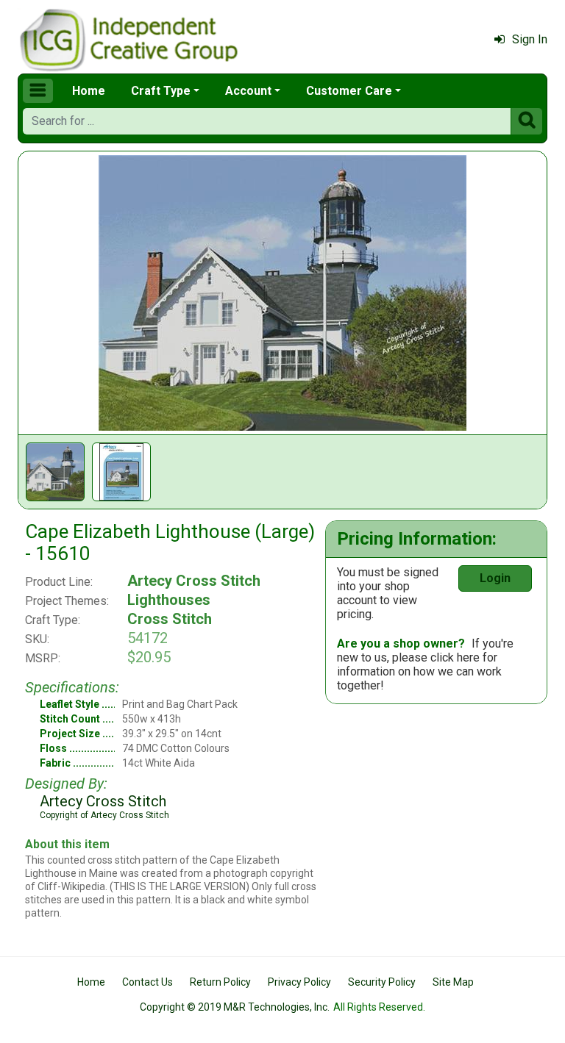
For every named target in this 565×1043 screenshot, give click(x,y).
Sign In (529, 39)
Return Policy (220, 982)
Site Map (453, 982)
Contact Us (147, 982)
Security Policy (382, 982)
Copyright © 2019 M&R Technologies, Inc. (235, 1007)
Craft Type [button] (161, 91)
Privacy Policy (299, 982)
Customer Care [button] (349, 91)
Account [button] (248, 91)
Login (495, 578)
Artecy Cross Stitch (193, 580)
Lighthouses (168, 600)
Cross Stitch (169, 619)
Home (88, 91)
